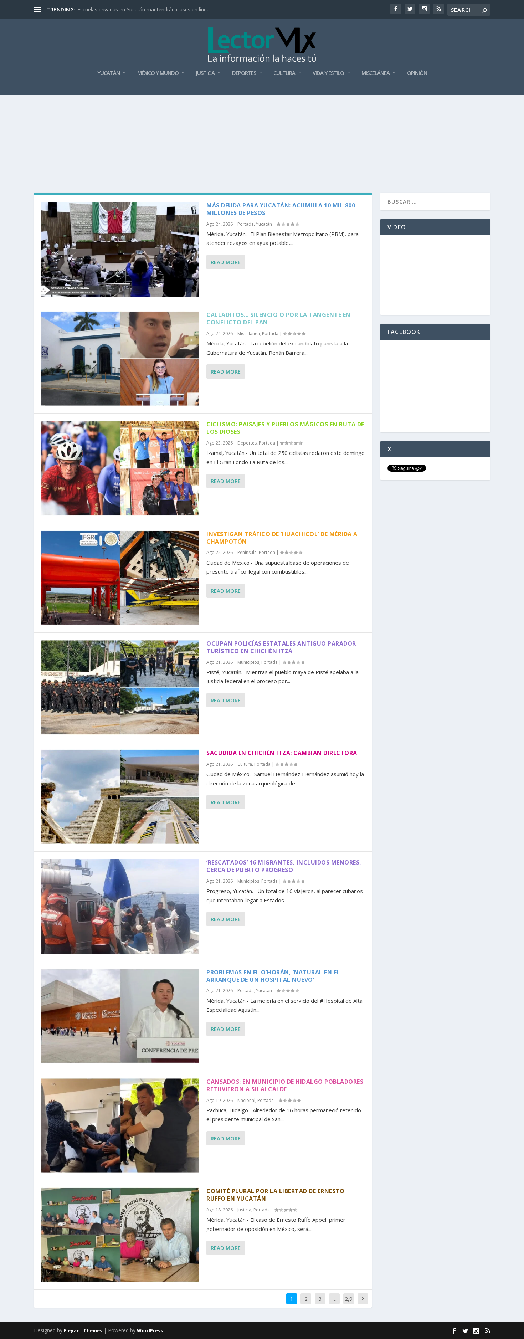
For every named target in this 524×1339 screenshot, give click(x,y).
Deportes (244, 73)
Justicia (205, 73)
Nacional (246, 1100)
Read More (226, 262)
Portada (245, 224)
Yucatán (108, 73)
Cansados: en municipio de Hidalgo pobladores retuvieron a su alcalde (284, 1085)
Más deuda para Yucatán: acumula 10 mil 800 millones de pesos (280, 209)
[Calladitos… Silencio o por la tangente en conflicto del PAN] (120, 358)
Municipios (248, 662)
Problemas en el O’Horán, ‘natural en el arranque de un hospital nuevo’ (273, 976)
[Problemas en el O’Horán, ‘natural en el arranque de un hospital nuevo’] (120, 1016)
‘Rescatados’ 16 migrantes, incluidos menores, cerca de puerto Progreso (283, 866)
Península (247, 552)
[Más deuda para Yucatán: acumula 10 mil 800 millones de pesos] (120, 249)
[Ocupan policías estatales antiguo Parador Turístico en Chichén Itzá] (120, 687)
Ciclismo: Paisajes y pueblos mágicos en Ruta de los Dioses (285, 428)
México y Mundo (158, 73)
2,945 (349, 1304)
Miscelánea (375, 73)
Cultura (284, 73)
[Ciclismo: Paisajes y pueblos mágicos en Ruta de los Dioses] (120, 468)
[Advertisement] (262, 114)
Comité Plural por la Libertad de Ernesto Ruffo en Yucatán (275, 1194)
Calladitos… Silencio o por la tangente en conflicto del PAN (278, 318)
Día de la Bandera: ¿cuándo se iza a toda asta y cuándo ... (143, 9)
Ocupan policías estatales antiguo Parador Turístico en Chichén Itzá (281, 647)
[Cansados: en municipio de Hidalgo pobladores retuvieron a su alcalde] (120, 1125)
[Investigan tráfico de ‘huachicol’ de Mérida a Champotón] (120, 577)
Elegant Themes (83, 1330)
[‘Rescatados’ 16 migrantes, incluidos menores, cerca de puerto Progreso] (120, 906)
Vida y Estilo (328, 73)
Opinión (417, 73)
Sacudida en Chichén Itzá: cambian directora (281, 753)
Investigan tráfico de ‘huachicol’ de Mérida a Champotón (282, 537)
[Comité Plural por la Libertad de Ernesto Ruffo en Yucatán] (120, 1234)
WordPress (150, 1330)
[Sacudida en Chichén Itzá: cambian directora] (120, 796)
